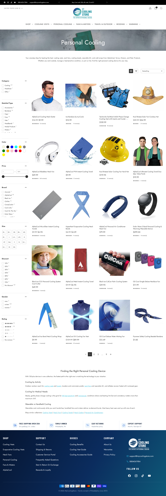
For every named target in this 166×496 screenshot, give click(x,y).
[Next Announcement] (107, 2)
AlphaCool (7, 470)
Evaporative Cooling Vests (13, 449)
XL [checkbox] (19, 242)
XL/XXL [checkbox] (4, 247)
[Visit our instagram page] (8, 2)
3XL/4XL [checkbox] (19, 232)
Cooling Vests (42, 24)
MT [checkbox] (4, 242)
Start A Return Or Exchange (47, 464)
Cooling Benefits (76, 444)
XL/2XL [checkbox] (24, 242)
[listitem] (83, 2)
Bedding (121, 24)
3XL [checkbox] (14, 232)
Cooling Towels (67, 412)
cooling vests (48, 386)
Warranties (108, 449)
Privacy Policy (109, 454)
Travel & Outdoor (103, 24)
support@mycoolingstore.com (39, 2)
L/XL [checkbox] (19, 237)
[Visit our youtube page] (15, 2)
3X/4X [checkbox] (9, 232)
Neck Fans (57, 412)
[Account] (150, 8)
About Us (107, 444)
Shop (28, 24)
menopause (82, 395)
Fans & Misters (83, 24)
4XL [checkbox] (24, 232)
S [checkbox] (14, 242)
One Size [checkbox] (9, 242)
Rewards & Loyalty (43, 470)
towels (59, 386)
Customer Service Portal (45, 454)
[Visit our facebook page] (4, 2)
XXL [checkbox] (14, 247)
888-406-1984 (22, 2)
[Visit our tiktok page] (11, 2)
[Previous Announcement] (59, 2)
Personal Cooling (63, 24)
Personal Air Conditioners (94, 412)
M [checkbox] (24, 237)
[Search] (161, 8)
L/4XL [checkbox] (14, 237)
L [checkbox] (9, 237)
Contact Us (40, 444)
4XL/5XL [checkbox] (4, 237)
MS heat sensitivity (68, 395)
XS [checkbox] (9, 247)
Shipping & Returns (44, 449)
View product (47, 111)
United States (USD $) (12, 8)
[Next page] (111, 354)
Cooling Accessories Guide (81, 454)
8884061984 (135, 461)
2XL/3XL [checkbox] (4, 232)
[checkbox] (3, 147)
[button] (131, 71)
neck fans (87, 386)
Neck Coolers (79, 412)
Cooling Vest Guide (78, 449)
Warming (133, 24)
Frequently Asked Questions (47, 459)
